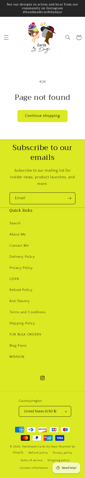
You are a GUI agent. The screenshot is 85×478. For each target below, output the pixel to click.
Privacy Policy (21, 268)
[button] (6, 37)
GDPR (14, 279)
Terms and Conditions (27, 312)
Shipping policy (58, 460)
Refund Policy (20, 290)
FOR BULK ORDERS (25, 334)
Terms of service (31, 460)
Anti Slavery (19, 301)
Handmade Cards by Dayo (40, 446)
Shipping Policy (22, 323)
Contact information (34, 467)
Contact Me (19, 246)
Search (15, 223)
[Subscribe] (69, 198)
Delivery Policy (22, 257)
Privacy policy (62, 452)
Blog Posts (18, 346)
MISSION (16, 357)
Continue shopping (42, 116)
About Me (17, 234)
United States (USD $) (40, 411)
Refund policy (38, 452)
